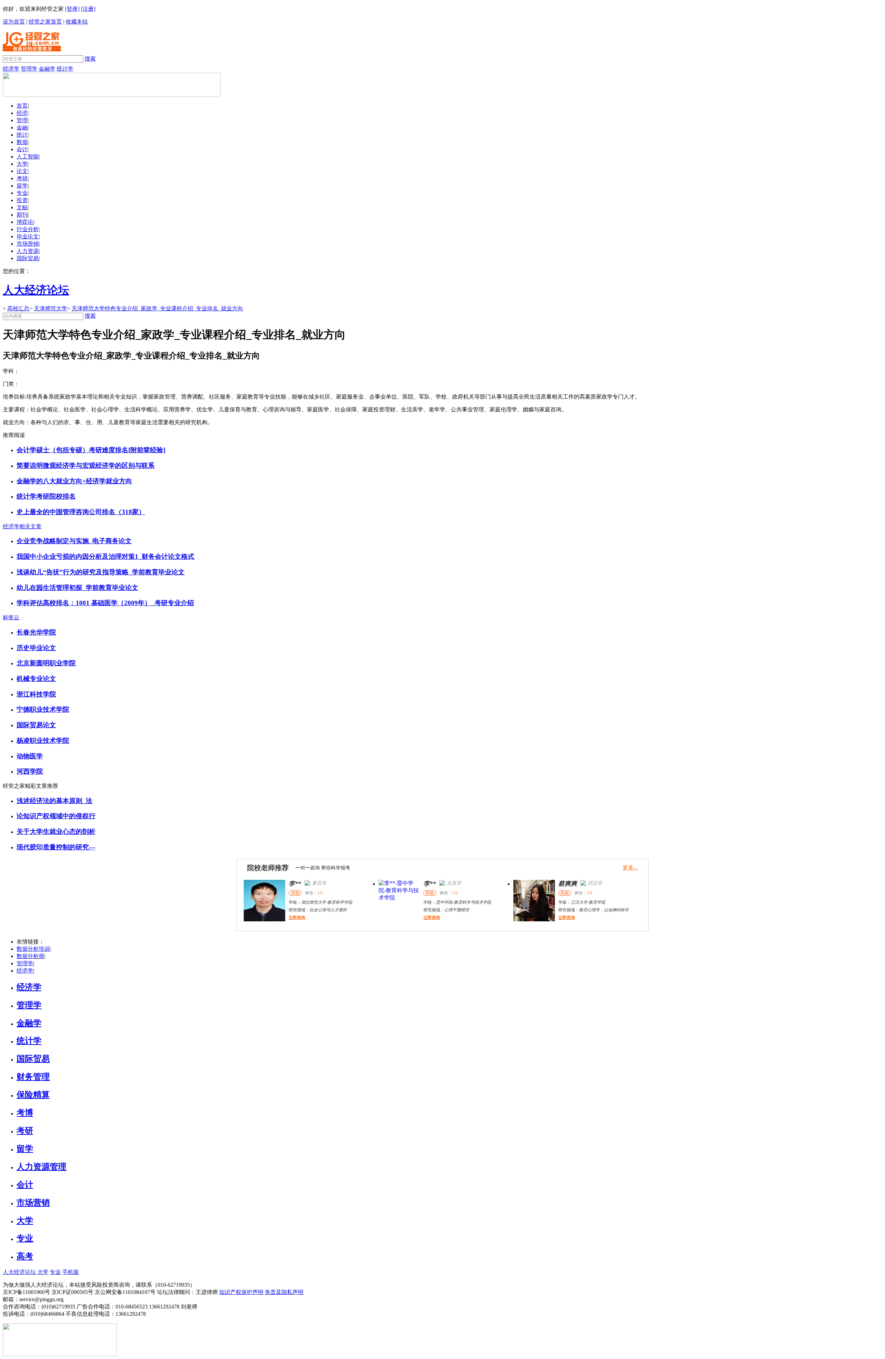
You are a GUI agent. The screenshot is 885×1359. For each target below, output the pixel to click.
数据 (22, 142)
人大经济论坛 (19, 1272)
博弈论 (25, 222)
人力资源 (28, 251)
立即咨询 (297, 917)
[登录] (72, 9)
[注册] (88, 9)
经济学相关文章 (22, 526)
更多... (630, 867)
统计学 (65, 69)
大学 (22, 164)
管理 (22, 120)
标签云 (11, 617)
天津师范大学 (50, 308)
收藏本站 (77, 22)
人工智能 (28, 156)
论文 (22, 171)
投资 (22, 200)
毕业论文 (28, 236)
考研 (22, 178)
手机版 (70, 1272)
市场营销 (28, 244)
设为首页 (14, 22)
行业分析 (28, 229)
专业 (22, 193)
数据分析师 (30, 956)
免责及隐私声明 (284, 1292)
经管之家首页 (45, 22)
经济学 (11, 69)
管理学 (29, 69)
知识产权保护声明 (241, 1292)
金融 (22, 127)
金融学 (47, 69)
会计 (22, 149)
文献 (22, 207)
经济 (22, 113)
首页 (22, 106)
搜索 (90, 59)
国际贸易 (28, 258)
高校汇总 (18, 308)
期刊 (22, 215)
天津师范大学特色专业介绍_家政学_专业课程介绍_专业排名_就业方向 (157, 308)
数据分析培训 (33, 949)
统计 (22, 135)
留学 (22, 186)
